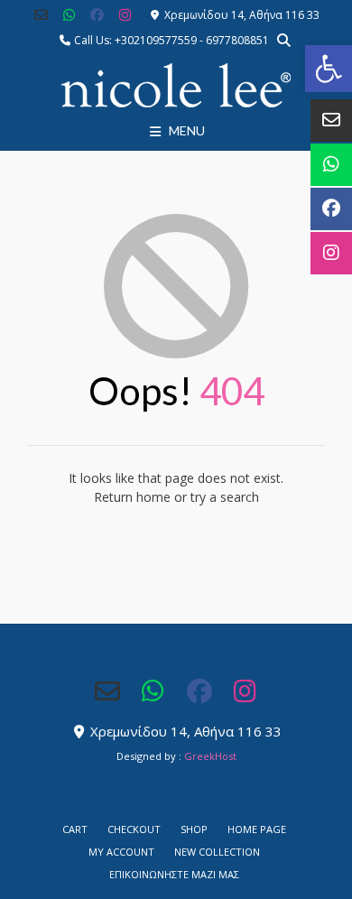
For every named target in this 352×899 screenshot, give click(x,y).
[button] (328, 68)
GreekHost (210, 756)
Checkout (134, 829)
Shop (194, 829)
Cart (75, 829)
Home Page (256, 829)
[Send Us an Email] (42, 15)
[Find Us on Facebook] (97, 15)
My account (121, 851)
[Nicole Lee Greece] (176, 86)
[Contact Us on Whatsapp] (69, 15)
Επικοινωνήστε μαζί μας (174, 874)
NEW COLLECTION (217, 851)
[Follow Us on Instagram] (125, 15)
